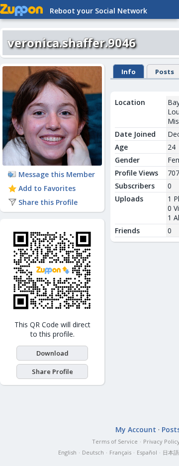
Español (147, 452)
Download (52, 353)
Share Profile (52, 371)
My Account (135, 429)
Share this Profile (48, 202)
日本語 (171, 452)
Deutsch (93, 452)
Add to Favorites (47, 188)
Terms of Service (115, 441)
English (67, 452)
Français (120, 452)
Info (128, 71)
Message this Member (56, 174)
